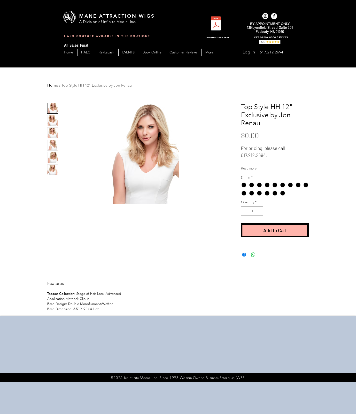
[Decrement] (245, 211)
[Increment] (259, 211)
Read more (248, 168)
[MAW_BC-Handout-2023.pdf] (216, 24)
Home (52, 85)
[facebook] (274, 16)
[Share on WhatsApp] (253, 255)
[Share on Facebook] (244, 255)
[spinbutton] (252, 211)
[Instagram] (265, 16)
